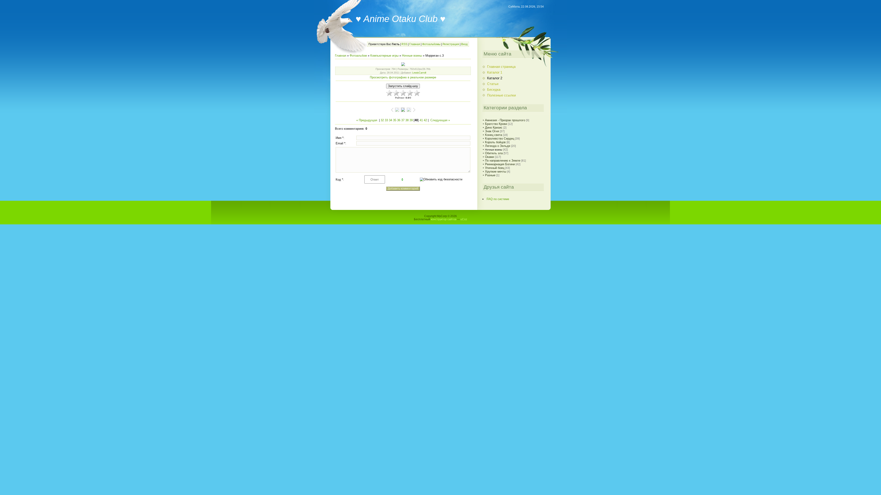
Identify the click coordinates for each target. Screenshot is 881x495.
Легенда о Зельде (497, 146)
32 (382, 120)
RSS (404, 44)
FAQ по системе (498, 199)
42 (425, 120)
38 (407, 120)
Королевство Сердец (499, 138)
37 (402, 120)
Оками (489, 157)
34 (390, 120)
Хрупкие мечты (495, 171)
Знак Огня (492, 131)
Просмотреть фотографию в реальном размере (403, 77)
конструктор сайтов (443, 219)
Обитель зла (494, 153)
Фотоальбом (358, 55)
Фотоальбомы (431, 44)
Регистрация (451, 44)
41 (421, 120)
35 (394, 120)
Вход (464, 44)
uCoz (463, 219)
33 (386, 120)
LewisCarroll (419, 72)
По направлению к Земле (502, 160)
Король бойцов (495, 142)
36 (398, 120)
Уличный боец (494, 168)
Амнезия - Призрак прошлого (505, 120)
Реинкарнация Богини (500, 164)
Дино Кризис (493, 127)
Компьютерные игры (384, 55)
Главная (414, 44)
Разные (490, 175)
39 (411, 120)
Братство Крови (496, 124)
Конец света (493, 135)
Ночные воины (412, 55)
